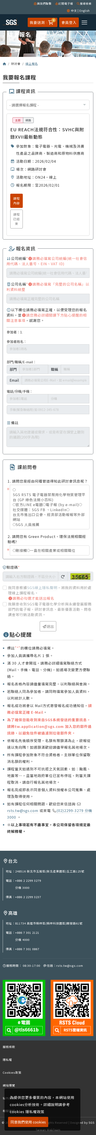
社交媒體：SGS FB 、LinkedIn (40, 509)
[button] (50, 22)
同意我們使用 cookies (28, 1122)
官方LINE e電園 (29, 504)
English (84, 10)
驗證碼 (13, 567)
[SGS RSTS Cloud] (72, 1007)
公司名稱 (47, 286)
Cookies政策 (12, 1072)
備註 (15, 422)
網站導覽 (9, 1085)
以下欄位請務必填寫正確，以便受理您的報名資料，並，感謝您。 (46, 315)
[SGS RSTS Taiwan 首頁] (4, 64)
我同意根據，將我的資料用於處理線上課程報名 (50, 590)
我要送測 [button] (37, 22)
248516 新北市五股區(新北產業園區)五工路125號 (49, 871)
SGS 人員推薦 (28, 524)
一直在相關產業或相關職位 (52, 550)
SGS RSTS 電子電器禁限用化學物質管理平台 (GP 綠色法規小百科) (49, 497)
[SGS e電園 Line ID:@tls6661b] (24, 1007)
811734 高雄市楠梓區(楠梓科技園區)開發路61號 (49, 923)
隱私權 (7, 1060)
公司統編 (46, 261)
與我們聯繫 (44, 3)
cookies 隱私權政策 (27, 1111)
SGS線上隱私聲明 (42, 587)
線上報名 (31, 64)
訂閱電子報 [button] (65, 3)
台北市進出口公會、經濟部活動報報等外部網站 (49, 517)
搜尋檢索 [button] (86, 3)
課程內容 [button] (16, 200)
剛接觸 (21, 550)
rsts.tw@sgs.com (22, 810)
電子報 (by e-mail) (62, 504)
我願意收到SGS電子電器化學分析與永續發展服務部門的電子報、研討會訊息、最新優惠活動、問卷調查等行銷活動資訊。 (50, 609)
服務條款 (9, 1047)
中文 (74, 10)
